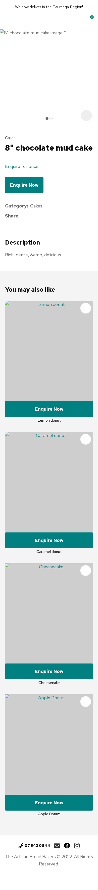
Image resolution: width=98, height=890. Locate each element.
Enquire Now (24, 185)
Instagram (77, 845)
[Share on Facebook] (22, 216)
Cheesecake (49, 682)
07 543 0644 (37, 845)
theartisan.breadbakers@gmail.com (57, 845)
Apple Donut (49, 814)
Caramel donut (49, 551)
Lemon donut (49, 420)
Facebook (67, 846)
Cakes (10, 137)
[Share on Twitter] (29, 216)
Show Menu (9, 18)
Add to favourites (85, 308)
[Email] (37, 216)
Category (16, 206)
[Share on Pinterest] (44, 216)
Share (11, 216)
